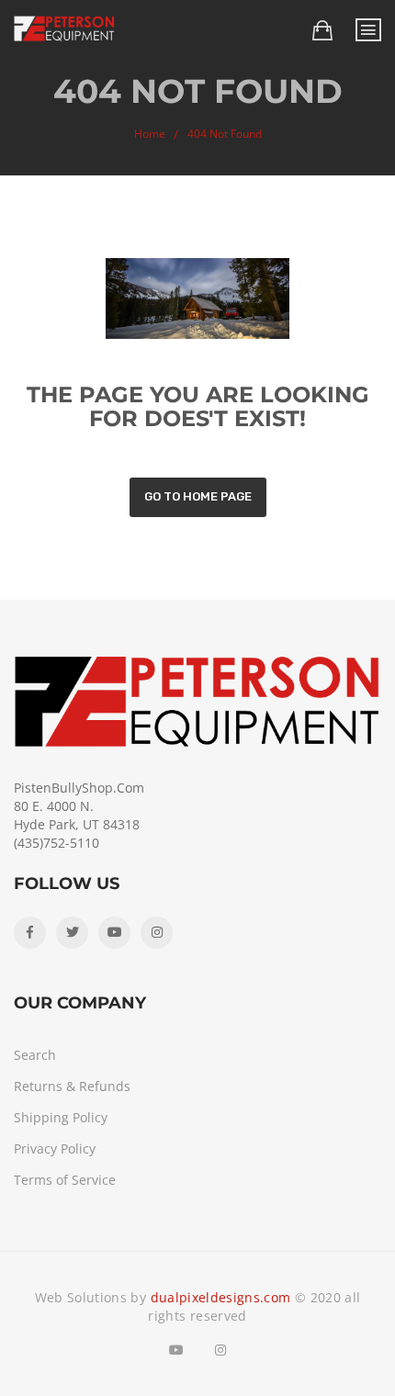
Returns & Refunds (72, 1086)
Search (35, 1055)
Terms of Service (65, 1179)
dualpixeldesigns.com (221, 1297)
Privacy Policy (55, 1148)
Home (149, 133)
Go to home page (198, 496)
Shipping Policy (60, 1117)
